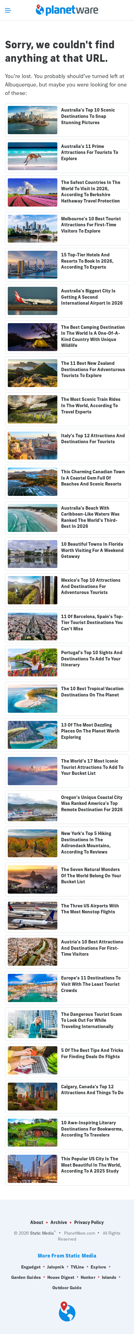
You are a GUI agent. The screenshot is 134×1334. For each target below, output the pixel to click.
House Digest (60, 1277)
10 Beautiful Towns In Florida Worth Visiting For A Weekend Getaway (92, 550)
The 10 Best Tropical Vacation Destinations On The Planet (92, 692)
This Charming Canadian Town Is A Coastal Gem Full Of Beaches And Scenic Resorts (93, 478)
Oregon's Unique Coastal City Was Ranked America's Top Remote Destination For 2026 (92, 803)
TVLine (77, 1267)
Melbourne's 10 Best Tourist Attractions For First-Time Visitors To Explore (91, 225)
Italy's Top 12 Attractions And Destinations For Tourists (93, 439)
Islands (109, 1277)
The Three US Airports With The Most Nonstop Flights (90, 909)
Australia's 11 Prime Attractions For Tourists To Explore (89, 152)
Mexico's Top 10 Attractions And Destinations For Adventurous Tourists (91, 586)
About (36, 1222)
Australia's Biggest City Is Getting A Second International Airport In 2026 (92, 297)
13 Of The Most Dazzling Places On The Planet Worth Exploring (90, 731)
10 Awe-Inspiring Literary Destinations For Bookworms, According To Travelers (92, 1129)
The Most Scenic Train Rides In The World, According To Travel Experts (91, 405)
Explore (98, 1267)
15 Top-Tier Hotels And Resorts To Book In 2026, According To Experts (87, 261)
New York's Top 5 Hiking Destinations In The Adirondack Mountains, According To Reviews (86, 843)
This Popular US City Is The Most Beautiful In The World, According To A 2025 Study (91, 1165)
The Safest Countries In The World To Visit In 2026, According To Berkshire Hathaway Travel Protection (90, 192)
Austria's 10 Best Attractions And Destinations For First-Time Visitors (92, 948)
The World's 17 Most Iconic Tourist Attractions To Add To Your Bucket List (92, 767)
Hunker (88, 1277)
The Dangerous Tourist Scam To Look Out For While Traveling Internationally (91, 1020)
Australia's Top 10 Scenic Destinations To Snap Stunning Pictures (88, 116)
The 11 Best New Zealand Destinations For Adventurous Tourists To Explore (93, 369)
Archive (58, 1222)
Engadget (31, 1267)
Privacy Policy (89, 1222)
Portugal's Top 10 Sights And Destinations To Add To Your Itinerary (91, 659)
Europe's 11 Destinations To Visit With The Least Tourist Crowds (91, 984)
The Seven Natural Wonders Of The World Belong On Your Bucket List (91, 876)
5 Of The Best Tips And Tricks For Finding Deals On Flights (92, 1053)
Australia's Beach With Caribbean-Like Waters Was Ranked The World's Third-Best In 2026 (90, 517)
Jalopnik (55, 1267)
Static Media (42, 1233)
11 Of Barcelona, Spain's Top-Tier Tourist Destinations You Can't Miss (92, 623)
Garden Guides (26, 1277)
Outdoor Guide (66, 1287)
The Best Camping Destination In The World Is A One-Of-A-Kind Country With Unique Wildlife (93, 336)
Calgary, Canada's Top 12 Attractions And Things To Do (92, 1090)
